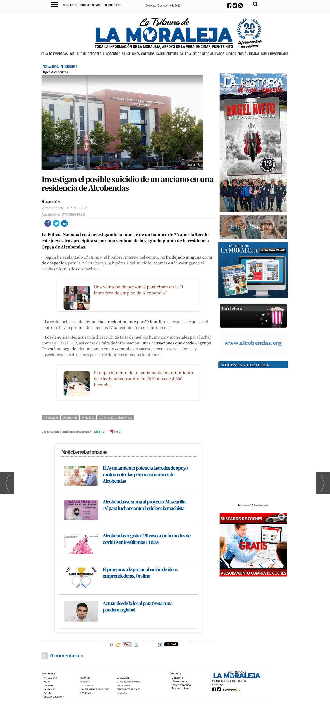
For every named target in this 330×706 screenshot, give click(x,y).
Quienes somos (90, 5)
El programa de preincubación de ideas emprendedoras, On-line (140, 572)
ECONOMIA (85, 693)
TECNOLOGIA (86, 685)
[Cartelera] (253, 315)
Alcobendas (51, 417)
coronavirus (70, 417)
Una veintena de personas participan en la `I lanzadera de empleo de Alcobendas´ (138, 290)
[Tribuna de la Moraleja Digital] (253, 270)
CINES (136, 54)
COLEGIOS (148, 54)
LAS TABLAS (49, 689)
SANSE (126, 54)
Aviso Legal (218, 684)
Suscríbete (113, 5)
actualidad (88, 417)
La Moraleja (122, 693)
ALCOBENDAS (111, 54)
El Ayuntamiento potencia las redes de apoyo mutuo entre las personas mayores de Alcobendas (145, 474)
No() (117, 431)
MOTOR (231, 54)
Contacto (70, 5)
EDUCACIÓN (123, 677)
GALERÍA (185, 54)
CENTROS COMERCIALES (128, 689)
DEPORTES (94, 54)
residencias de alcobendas (115, 417)
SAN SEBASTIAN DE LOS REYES (94, 689)
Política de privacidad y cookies (229, 680)
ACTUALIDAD (77, 54)
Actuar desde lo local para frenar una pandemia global (137, 606)
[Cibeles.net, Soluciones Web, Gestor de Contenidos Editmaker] (231, 689)
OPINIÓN (84, 681)
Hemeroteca (179, 681)
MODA (47, 681)
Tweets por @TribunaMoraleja (253, 505)
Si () (101, 431)
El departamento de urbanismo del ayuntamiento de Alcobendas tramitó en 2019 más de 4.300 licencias (143, 378)
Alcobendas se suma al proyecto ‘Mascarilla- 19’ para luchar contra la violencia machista (145, 504)
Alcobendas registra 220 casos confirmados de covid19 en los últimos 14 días (146, 538)
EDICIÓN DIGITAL (248, 54)
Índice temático (181, 685)
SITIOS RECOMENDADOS (208, 54)
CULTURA (172, 54)
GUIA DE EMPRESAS (54, 54)
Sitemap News (181, 688)
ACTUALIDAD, (51, 66)
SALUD (160, 54)
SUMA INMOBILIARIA (274, 54)
